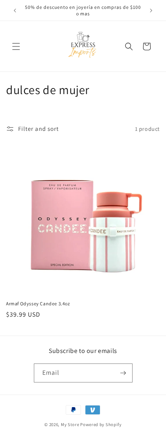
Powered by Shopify (101, 424)
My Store (70, 424)
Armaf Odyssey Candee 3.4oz (38, 303)
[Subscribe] (123, 372)
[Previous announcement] (15, 10)
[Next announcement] (151, 10)
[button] (16, 46)
